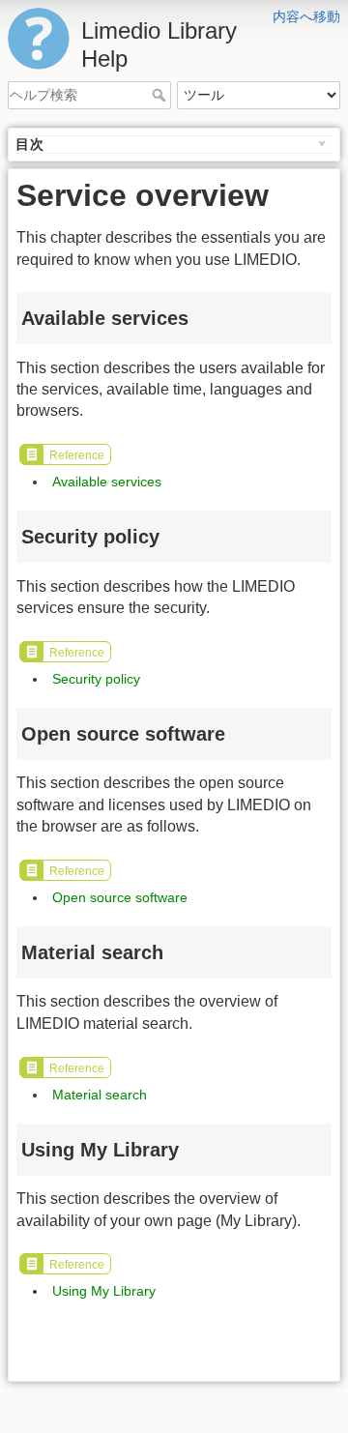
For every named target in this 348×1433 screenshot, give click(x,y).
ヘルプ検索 (161, 95)
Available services (106, 481)
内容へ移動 (306, 16)
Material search (99, 1094)
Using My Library (104, 1291)
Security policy (96, 679)
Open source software (120, 897)
